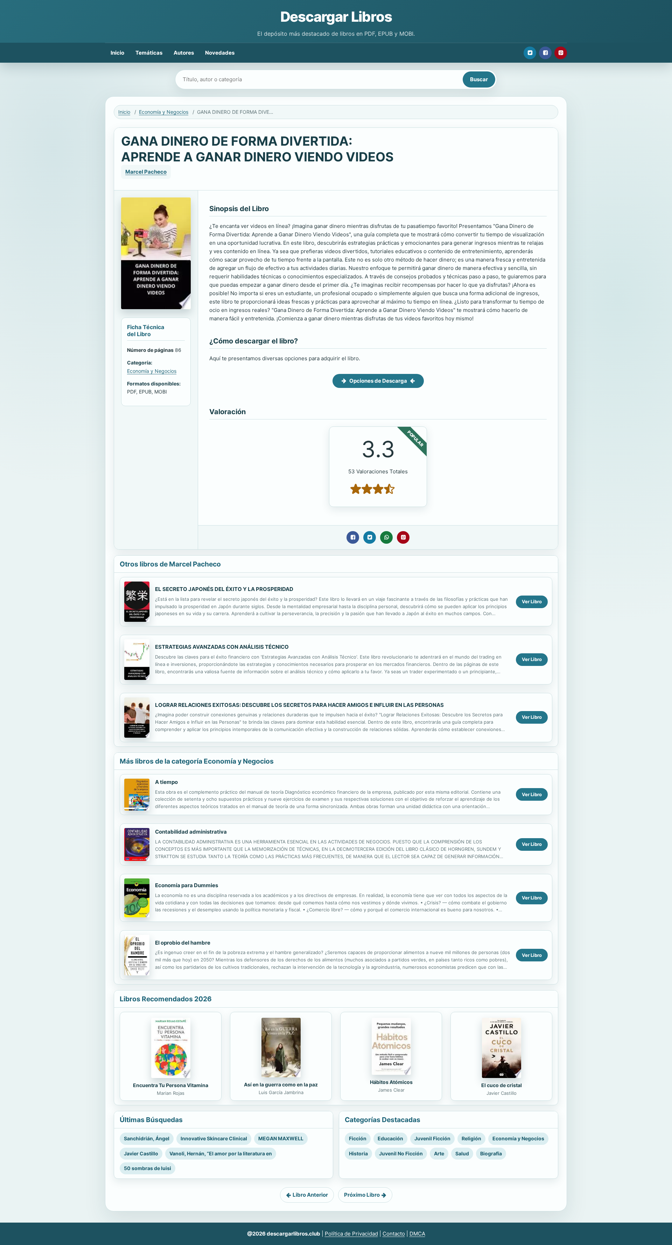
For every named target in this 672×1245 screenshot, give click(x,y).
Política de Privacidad (351, 1233)
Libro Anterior (310, 1194)
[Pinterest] (560, 53)
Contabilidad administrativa (191, 831)
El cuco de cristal (501, 1085)
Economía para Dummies (186, 885)
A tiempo (166, 782)
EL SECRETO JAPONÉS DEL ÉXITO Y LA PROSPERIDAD (224, 589)
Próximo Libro (362, 1194)
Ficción (357, 1138)
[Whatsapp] (386, 537)
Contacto (394, 1233)
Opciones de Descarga (378, 380)
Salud (462, 1153)
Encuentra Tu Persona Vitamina (170, 1085)
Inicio (117, 52)
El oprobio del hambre (182, 942)
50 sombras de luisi (147, 1168)
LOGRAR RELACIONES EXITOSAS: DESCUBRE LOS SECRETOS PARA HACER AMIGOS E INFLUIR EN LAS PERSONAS (299, 705)
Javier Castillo (141, 1153)
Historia (358, 1153)
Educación (390, 1138)
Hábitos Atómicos (391, 1082)
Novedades (219, 52)
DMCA (417, 1233)
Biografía (491, 1153)
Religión (471, 1138)
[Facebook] (545, 53)
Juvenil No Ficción (401, 1153)
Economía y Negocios (163, 112)
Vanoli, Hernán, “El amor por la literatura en (220, 1153)
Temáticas (148, 52)
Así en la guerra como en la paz (281, 1084)
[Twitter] (530, 53)
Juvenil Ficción (432, 1138)
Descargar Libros (336, 16)
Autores (184, 52)
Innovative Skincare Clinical (214, 1138)
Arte (439, 1153)
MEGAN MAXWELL (280, 1138)
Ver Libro (532, 601)
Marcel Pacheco (146, 171)
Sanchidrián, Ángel (146, 1138)
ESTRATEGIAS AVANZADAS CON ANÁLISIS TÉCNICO (222, 647)
